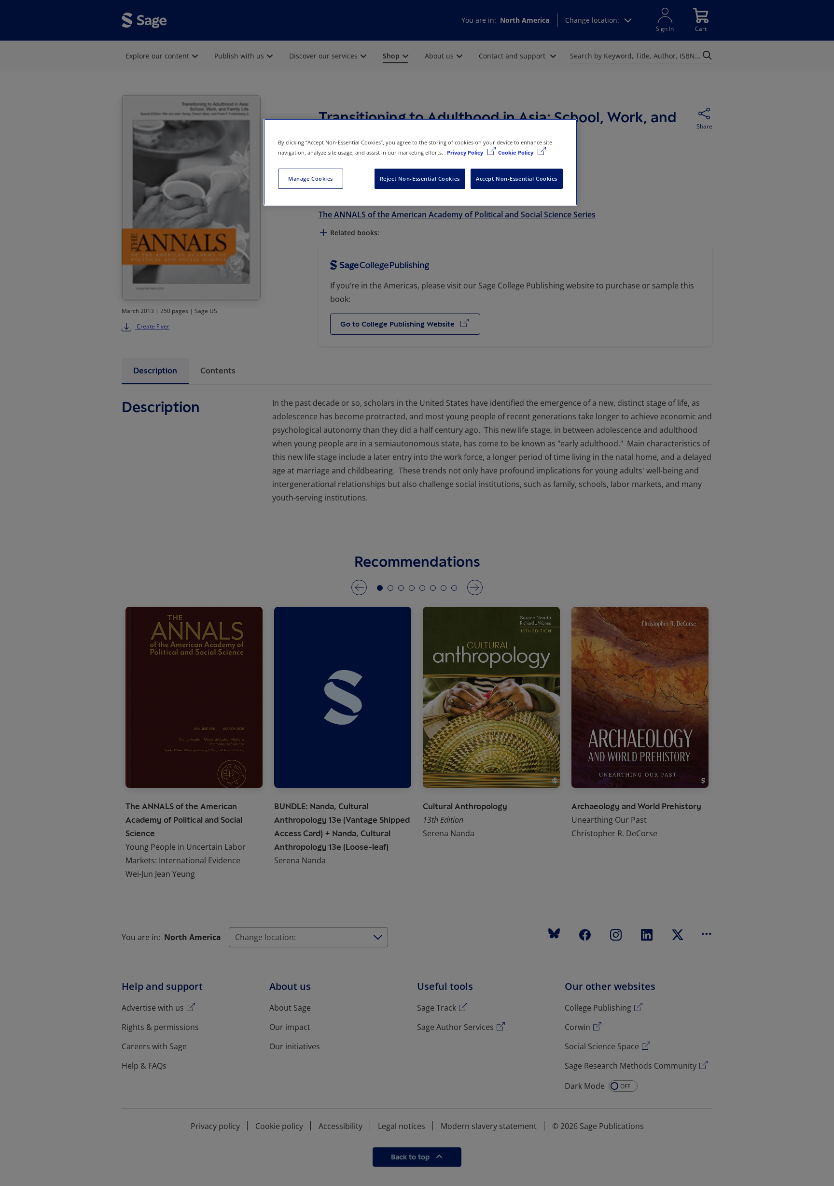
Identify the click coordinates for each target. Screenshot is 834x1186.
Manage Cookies (310, 178)
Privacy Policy (466, 152)
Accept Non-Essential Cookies (516, 178)
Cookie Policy (516, 152)
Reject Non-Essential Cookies (420, 178)
